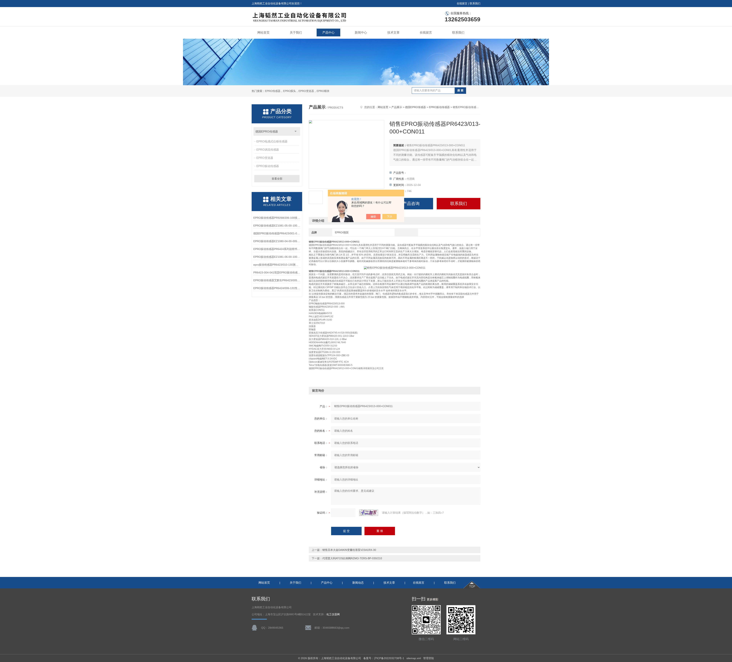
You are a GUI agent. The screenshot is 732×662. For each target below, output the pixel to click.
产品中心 (328, 32)
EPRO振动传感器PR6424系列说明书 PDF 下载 (276, 249)
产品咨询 (411, 203)
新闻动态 (358, 582)
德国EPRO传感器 (266, 131)
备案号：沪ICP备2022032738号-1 (383, 658)
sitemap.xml (413, 658)
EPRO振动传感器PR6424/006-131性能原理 (276, 288)
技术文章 (393, 32)
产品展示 (396, 107)
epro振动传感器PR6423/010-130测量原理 (276, 264)
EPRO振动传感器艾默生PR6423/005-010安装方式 (276, 280)
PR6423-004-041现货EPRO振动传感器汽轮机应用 (276, 272)
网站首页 (263, 32)
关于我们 (296, 32)
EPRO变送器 (264, 157)
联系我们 (475, 3)
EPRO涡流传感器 (267, 149)
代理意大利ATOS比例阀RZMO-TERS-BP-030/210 (352, 558)
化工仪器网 (333, 614)
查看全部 (277, 178)
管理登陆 (428, 658)
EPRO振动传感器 (267, 166)
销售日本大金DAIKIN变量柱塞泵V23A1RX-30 (349, 549)
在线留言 (462, 3)
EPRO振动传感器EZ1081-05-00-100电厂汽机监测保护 (276, 225)
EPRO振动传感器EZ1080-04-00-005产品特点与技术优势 (276, 241)
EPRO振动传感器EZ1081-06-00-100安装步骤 (276, 256)
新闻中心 (361, 32)
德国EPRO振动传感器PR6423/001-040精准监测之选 (276, 233)
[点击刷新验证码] (368, 512)
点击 (295, 131)
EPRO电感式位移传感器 (271, 141)
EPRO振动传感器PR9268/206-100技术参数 (276, 217)
